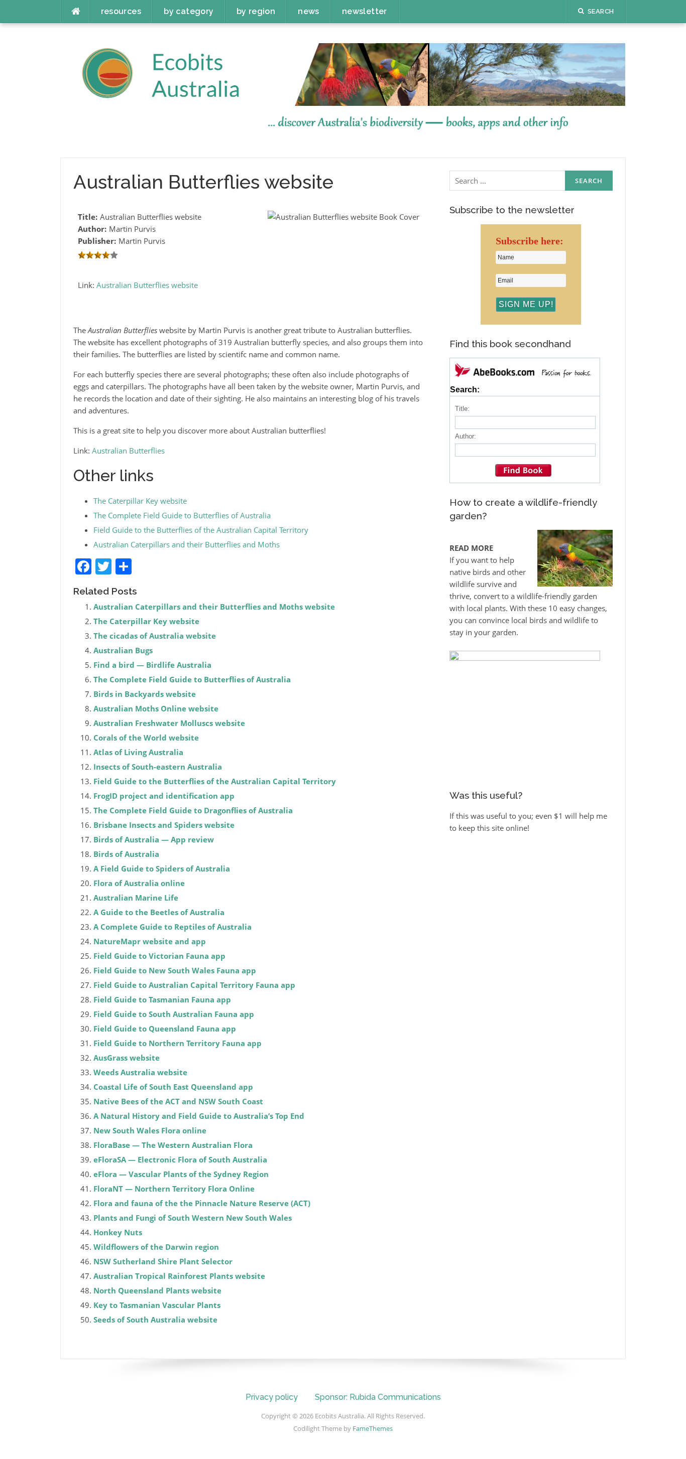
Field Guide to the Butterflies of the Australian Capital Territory (200, 530)
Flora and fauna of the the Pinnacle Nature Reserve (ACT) (201, 1203)
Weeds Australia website (140, 1072)
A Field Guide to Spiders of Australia (161, 868)
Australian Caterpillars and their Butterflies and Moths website (214, 607)
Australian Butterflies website (147, 285)
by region (256, 11)
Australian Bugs (123, 650)
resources (121, 11)
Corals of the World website (146, 738)
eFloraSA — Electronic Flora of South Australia (180, 1159)
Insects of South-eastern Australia (157, 767)
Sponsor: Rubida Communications (378, 1397)
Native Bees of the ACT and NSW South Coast (178, 1101)
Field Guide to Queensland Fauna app (164, 1029)
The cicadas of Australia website (154, 636)
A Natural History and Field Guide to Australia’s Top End (198, 1116)
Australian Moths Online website (155, 708)
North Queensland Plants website (157, 1290)
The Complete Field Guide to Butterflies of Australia (182, 515)
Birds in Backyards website (144, 694)
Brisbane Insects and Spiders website (164, 825)
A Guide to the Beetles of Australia (158, 912)
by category (188, 11)
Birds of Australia (126, 854)
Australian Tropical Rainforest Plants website (179, 1276)
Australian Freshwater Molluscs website (169, 723)
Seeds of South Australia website (155, 1320)
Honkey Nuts (117, 1232)
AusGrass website (126, 1058)
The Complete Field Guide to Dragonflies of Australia (193, 810)
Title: (87, 217)
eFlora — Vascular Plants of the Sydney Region (181, 1174)
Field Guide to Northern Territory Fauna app (177, 1043)
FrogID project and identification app (164, 796)
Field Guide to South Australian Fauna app (173, 1014)
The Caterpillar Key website (140, 501)
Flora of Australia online (139, 883)
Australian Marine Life (135, 898)
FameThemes (373, 1428)
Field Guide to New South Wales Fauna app (174, 970)
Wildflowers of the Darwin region (156, 1247)
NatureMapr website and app (149, 941)
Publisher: (97, 241)
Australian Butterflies (128, 451)
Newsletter (364, 11)
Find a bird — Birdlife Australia (152, 665)
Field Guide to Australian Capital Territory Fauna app (194, 985)
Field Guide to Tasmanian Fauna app (162, 999)
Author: (92, 229)
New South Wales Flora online (149, 1130)
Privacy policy (272, 1397)
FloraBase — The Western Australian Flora (173, 1145)
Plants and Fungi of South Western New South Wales (192, 1218)
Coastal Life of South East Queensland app (173, 1087)
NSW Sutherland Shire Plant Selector (163, 1261)
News (308, 11)
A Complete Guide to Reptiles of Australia (172, 927)
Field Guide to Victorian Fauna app (159, 956)
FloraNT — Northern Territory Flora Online (174, 1189)
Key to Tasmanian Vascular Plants (156, 1305)
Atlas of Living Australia (138, 752)
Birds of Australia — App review (153, 839)
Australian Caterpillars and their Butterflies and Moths (186, 544)
